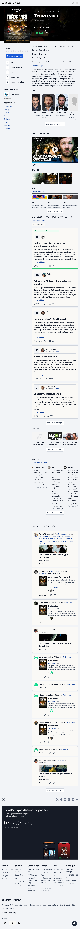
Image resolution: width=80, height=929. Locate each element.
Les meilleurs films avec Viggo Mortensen (54, 536)
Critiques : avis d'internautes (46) (52, 217)
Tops (34, 188)
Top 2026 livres (46, 869)
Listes (35, 428)
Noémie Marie (44, 722)
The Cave (42, 54)
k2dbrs (41, 750)
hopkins (42, 571)
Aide (44, 905)
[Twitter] (57, 800)
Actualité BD (58, 886)
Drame (46, 50)
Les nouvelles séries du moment (20, 883)
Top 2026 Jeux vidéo (33, 870)
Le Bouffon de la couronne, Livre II (46, 880)
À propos (5, 905)
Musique (70, 865)
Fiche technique (38, 66)
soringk (42, 630)
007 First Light (33, 875)
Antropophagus (50, 349)
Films (44, 11)
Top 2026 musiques (69, 870)
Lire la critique (39, 262)
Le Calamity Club (45, 874)
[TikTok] (69, 800)
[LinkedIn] (73, 800)
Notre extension (35, 905)
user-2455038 (44, 684)
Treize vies (56, 11)
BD (55, 865)
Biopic (49, 11)
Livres (44, 865)
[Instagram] (65, 800)
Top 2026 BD (58, 869)
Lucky (17, 878)
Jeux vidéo (33, 865)
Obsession (6, 873)
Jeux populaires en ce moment (33, 890)
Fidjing (49, 274)
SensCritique (37, 11)
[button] (77, 2)
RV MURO (42, 534)
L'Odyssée (5, 876)
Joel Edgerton (47, 112)
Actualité (5, 879)
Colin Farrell (33, 112)
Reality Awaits (71, 880)
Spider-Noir (19, 875)
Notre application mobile (19, 905)
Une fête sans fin (58, 874)
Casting (36, 90)
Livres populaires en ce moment (46, 888)
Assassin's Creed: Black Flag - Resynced (32, 881)
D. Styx (48, 312)
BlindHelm (43, 603)
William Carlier (50, 386)
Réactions (37, 459)
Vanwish (42, 657)
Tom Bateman (61, 112)
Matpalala (49, 236)
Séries (18, 865)
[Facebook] (61, 800)
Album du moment (70, 885)
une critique (55, 571)
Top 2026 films (7, 869)
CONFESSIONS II (72, 876)
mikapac (42, 695)
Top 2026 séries (18, 870)
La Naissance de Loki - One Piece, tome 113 (59, 880)
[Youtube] (77, 800)
